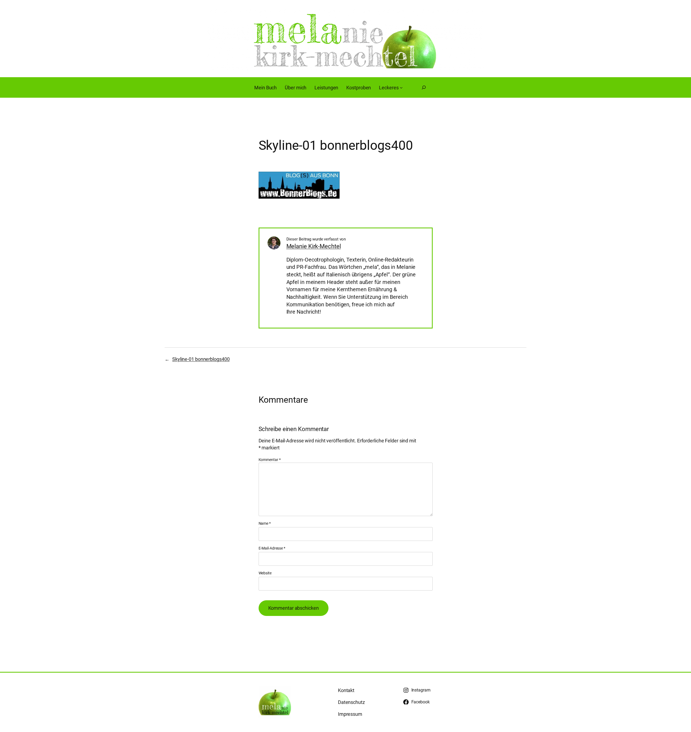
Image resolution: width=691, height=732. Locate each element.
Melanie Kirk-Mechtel (313, 246)
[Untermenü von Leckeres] (401, 87)
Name (265, 523)
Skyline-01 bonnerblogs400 (201, 359)
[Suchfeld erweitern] (424, 87)
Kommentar (270, 459)
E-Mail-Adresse (272, 548)
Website (265, 573)
